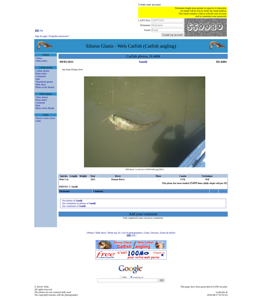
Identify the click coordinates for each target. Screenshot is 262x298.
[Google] (131, 274)
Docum (155, 232)
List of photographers (132, 232)
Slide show (40, 84)
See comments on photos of (79, 203)
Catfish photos (42, 71)
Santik (143, 61)
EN (37, 30)
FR (41, 30)
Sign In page (41, 36)
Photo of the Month (44, 87)
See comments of (74, 206)
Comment (40, 102)
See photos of (72, 200)
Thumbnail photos (44, 81)
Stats (37, 79)
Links (38, 121)
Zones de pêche (167, 232)
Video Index (41, 61)
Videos (38, 58)
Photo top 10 (114, 232)
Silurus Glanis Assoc (45, 118)
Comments (40, 76)
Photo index (41, 73)
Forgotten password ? (59, 36)
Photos (90, 232)
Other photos (41, 97)
